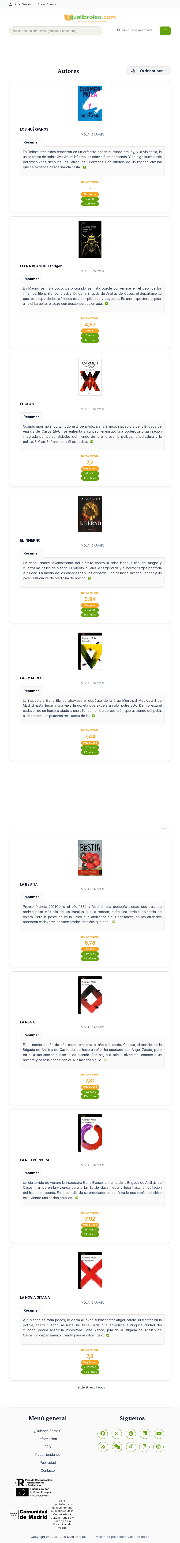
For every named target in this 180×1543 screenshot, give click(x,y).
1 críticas (90, 340)
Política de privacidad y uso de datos (122, 1537)
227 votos (90, 747)
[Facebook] (103, 1434)
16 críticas (90, 478)
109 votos (90, 473)
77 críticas (90, 1096)
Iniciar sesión (23, 4)
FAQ (48, 1447)
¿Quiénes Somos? (48, 1431)
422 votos (90, 1091)
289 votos (90, 953)
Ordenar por (151, 70)
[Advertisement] (94, 53)
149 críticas (90, 1371)
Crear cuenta (47, 4)
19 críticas (90, 614)
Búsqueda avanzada (137, 30)
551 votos (90, 1229)
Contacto (48, 1470)
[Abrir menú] (165, 30)
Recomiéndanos (47, 1454)
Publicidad (48, 1462)
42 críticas (90, 752)
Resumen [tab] (31, 142)
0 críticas (90, 203)
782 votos (90, 1367)
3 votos (90, 335)
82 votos (90, 609)
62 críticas (90, 958)
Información (48, 1439)
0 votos (90, 198)
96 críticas (90, 1234)
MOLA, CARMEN (92, 134)
